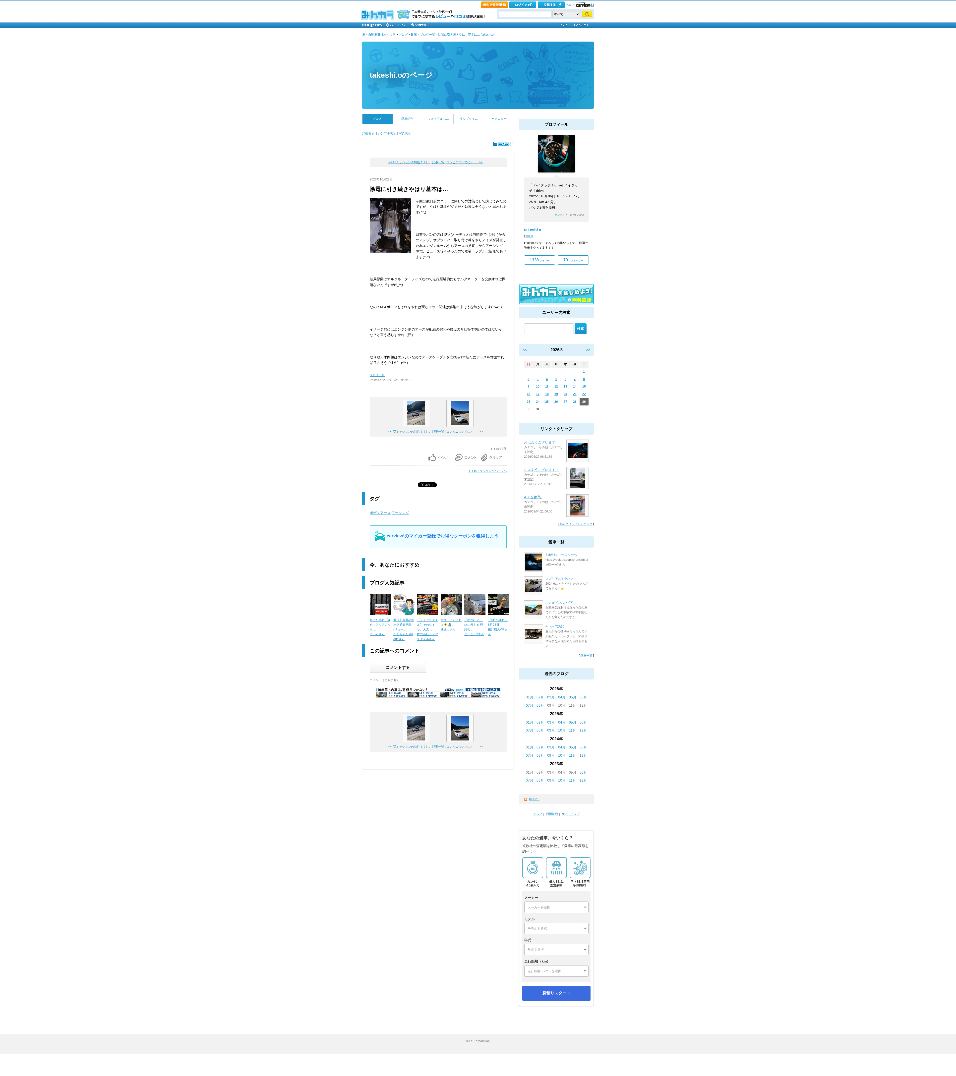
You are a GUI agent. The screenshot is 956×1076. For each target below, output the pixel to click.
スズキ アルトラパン (559, 578)
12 (556, 386)
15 (584, 386)
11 (546, 386)
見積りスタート (556, 993)
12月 (583, 730)
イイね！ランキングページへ (487, 471)
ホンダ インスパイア (559, 602)
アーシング (400, 513)
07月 (529, 705)
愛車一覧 (586, 655)
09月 (551, 730)
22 (584, 394)
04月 (562, 697)
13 (565, 386)
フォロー (539, 260)
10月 (562, 730)
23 (528, 401)
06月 (583, 697)
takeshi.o (532, 230)
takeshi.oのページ (401, 75)
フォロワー (573, 260)
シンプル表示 (387, 133)
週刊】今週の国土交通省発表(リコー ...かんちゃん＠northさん (403, 629)
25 (547, 401)
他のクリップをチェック (575, 524)
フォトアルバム (438, 118)
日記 (414, 34)
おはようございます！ (541, 470)
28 (575, 401)
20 (565, 394)
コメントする (398, 667)
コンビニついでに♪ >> (464, 162)
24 (537, 401)
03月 (551, 697)
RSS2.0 (534, 799)
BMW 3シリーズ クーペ (561, 555)
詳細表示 (368, 133)
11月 (572, 730)
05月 (572, 697)
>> (588, 350)
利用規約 (552, 814)
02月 (540, 697)
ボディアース (380, 513)
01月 (529, 697)
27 (565, 401)
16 (528, 394)
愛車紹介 (408, 118)
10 (537, 386)
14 (575, 386)
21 (575, 394)
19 (556, 394)
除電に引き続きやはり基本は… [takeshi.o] (466, 34)
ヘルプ (570, 4)
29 (584, 401)
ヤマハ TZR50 (554, 626)
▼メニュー (498, 118)
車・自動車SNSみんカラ (378, 34)
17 (537, 394)
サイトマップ (571, 814)
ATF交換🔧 (533, 497)
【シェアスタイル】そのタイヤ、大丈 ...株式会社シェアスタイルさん (427, 629)
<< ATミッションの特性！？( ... (409, 162)
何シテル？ (561, 214)
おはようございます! (540, 442)
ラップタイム (469, 118)
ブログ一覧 (427, 34)
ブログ (403, 34)
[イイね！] (501, 144)
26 (556, 401)
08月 (540, 705)
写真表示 (405, 133)
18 (547, 394)
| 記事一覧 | (438, 162)
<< (525, 350)
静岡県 (529, 236)
